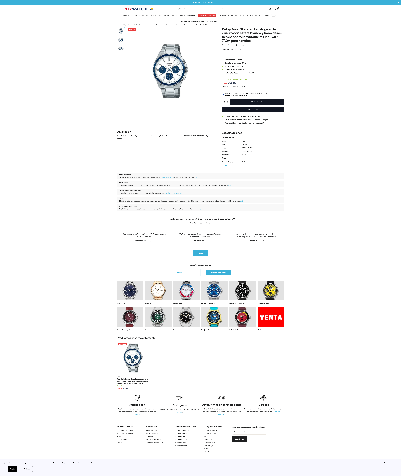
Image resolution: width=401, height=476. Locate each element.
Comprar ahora (253, 109)
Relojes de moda (181, 440)
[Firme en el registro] (271, 8)
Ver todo (201, 253)
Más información (241, 96)
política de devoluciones (174, 193)
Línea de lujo (239, 15)
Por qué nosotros (152, 433)
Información (151, 426)
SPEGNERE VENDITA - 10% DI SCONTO (200, 2)
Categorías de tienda (213, 426)
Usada (206, 449)
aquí (197, 177)
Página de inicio (128, 25)
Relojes (174, 15)
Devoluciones (122, 440)
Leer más (198, 209)
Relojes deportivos (181, 446)
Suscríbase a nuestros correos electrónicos (248, 427)
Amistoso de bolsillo (254, 15)
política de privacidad (153, 440)
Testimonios (150, 437)
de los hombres (155, 15)
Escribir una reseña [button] (218, 272)
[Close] (390, 463)
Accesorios (191, 15)
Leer (225, 166)
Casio (230, 45)
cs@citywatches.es (168, 177)
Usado (266, 15)
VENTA (206, 452)
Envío (119, 437)
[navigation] (121, 31)
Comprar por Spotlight (131, 15)
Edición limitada (209, 443)
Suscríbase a (239, 439)
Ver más (273, 15)
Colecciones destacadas (185, 426)
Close (398, 2)
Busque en (222, 8)
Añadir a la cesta (257, 102)
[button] (210, 71)
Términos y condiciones (154, 443)
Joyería (182, 15)
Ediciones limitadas (226, 15)
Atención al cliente (125, 426)
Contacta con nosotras (125, 430)
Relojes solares (180, 443)
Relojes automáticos (182, 430)
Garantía (120, 443)
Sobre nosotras (151, 430)
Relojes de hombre (210, 430)
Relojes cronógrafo (181, 433)
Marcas (145, 15)
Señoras (166, 15)
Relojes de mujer (210, 433)
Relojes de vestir (181, 437)
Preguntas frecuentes (125, 433)
